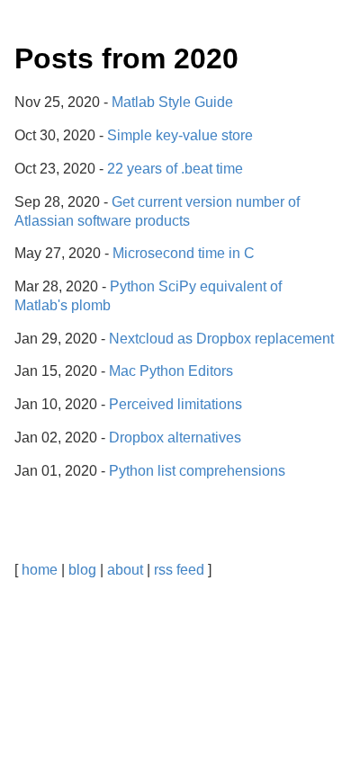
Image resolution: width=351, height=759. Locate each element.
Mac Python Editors (171, 371)
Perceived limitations (175, 404)
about (125, 569)
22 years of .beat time (175, 168)
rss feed (179, 569)
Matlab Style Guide (172, 102)
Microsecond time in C (183, 253)
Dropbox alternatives (175, 437)
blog (82, 569)
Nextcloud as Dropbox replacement (221, 338)
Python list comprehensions (197, 470)
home (40, 569)
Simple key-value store (180, 135)
